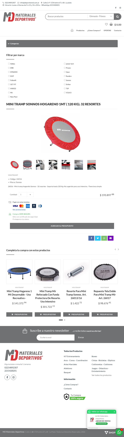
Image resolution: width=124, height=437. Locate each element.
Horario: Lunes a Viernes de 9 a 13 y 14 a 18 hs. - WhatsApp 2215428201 (32, 5)
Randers (69, 76)
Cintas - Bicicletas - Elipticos (103, 360)
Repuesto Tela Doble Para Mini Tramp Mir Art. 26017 (105, 295)
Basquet (67, 372)
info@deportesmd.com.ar (29, 3)
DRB (11, 68)
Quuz (68, 72)
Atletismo (68, 368)
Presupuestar (20, 314)
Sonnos (68, 80)
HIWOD (13, 89)
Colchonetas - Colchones (102, 364)
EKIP (12, 76)
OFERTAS (107, 30)
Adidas (12, 64)
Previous (11, 134)
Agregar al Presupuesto (62, 226)
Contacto (117, 30)
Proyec (68, 68)
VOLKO (68, 93)
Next (113, 134)
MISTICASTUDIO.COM (93, 428)
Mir (11, 93)
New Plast (13, 97)
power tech (70, 64)
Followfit (13, 80)
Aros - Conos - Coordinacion (76, 360)
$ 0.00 (117, 24)
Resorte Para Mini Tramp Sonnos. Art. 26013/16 (76, 295)
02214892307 (10, 3)
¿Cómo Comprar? (94, 30)
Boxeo (94, 356)
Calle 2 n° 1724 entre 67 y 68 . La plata (57, 3)
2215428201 (10, 370)
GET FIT (13, 84)
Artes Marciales (70, 364)
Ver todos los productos (102, 375)
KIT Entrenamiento (72, 356)
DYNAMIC (14, 72)
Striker (68, 84)
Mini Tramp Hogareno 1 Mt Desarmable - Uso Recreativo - (19, 295)
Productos (80, 30)
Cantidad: (13, 194)
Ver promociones (19, 210)
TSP (67, 89)
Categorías (14, 44)
